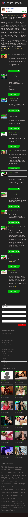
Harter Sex (16, 483)
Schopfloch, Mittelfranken (8, 349)
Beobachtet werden (15, 467)
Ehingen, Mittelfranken (7, 351)
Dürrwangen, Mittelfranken (8, 338)
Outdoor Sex (17, 495)
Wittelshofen (5, 347)
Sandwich (3, 503)
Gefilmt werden (9, 481)
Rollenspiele (12, 501)
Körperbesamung (7, 489)
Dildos (19, 472)
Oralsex (8, 495)
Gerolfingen (4, 360)
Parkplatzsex (4, 498)
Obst (3, 495)
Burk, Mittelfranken (6, 333)
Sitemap (14, 515)
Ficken (12, 475)
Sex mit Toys (13, 505)
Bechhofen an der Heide (7, 344)
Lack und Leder (20, 489)
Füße (3, 480)
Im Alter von (4, 309)
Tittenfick (4, 508)
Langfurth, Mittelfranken (7, 340)
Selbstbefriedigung (18, 504)
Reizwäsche (12, 498)
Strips (18, 505)
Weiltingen (4, 362)
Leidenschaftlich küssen (6, 492)
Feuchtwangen (5, 342)
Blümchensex (7, 469)
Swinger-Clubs (22, 505)
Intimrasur (9, 487)
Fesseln (7, 475)
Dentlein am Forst (21, 55)
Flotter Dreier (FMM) (14, 478)
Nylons (23, 492)
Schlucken (8, 504)
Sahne (22, 501)
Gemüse (16, 481)
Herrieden (4, 353)
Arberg (3, 365)
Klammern (16, 487)
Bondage (17, 470)
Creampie (4, 473)
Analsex (4, 466)
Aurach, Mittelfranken (7, 356)
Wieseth (4, 335)
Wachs (12, 510)
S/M (19, 501)
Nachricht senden (13, 70)
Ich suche (4, 304)
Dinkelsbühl (4, 358)
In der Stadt (4, 319)
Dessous (12, 472)
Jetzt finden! (22, 324)
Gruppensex (6, 484)
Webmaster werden (21, 515)
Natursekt (16, 492)
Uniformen (13, 507)
